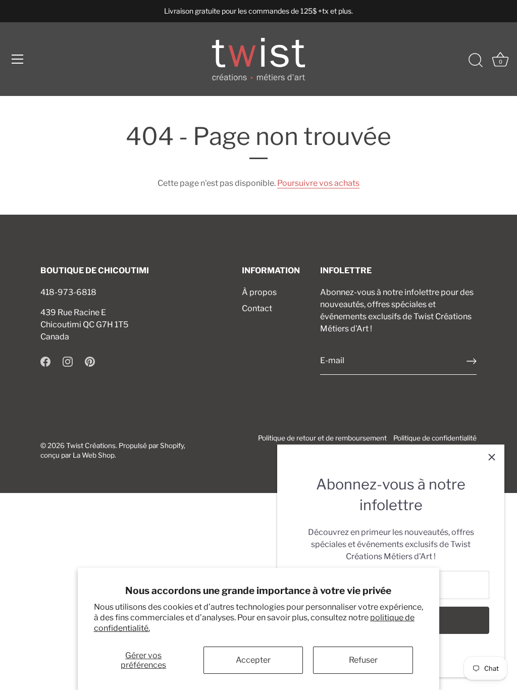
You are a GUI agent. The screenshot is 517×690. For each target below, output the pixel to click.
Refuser (363, 660)
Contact (257, 308)
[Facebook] (45, 361)
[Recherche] (475, 61)
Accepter (253, 660)
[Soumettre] (472, 361)
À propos (259, 292)
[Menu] (18, 59)
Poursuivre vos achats (318, 183)
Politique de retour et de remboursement (322, 438)
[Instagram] (68, 361)
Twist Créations (91, 445)
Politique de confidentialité (435, 438)
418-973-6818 (68, 292)
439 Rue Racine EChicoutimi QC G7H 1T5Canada (84, 324)
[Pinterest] (90, 361)
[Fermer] (492, 457)
